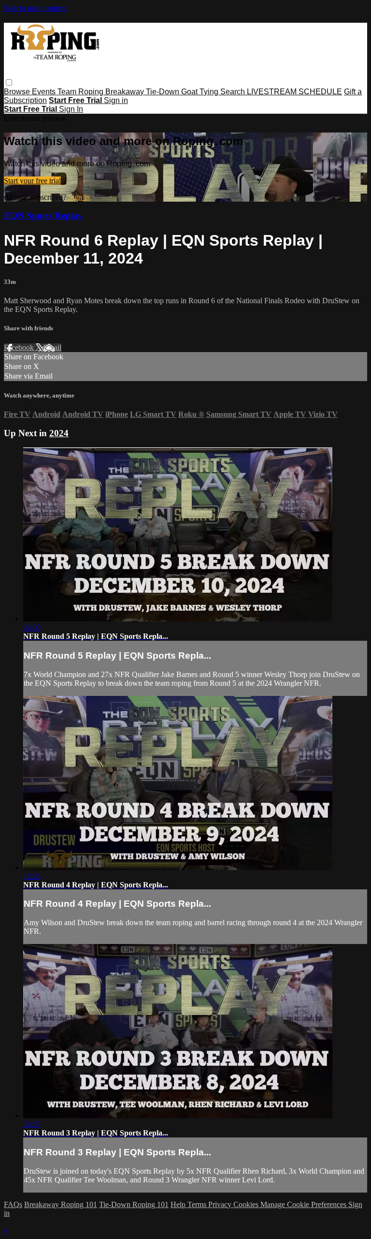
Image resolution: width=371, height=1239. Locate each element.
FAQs (13, 1204)
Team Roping (81, 92)
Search (233, 92)
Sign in (116, 100)
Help (179, 1204)
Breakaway (125, 92)
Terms (197, 1204)
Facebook (20, 347)
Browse (18, 92)
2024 (59, 433)
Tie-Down (163, 92)
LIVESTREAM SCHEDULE (294, 92)
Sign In (71, 109)
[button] (9, 82)
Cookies (246, 1204)
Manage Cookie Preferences (304, 1204)
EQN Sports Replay (43, 215)
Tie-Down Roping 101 (134, 1204)
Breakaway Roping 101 (60, 1204)
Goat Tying (200, 92)
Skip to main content (35, 8)
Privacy (220, 1204)
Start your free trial (32, 181)
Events (44, 92)
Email (52, 347)
